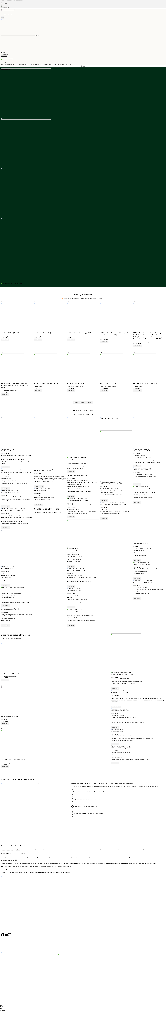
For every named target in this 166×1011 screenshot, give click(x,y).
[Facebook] (2, 934)
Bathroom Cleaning (5, 917)
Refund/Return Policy (5, 943)
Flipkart (2, 927)
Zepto (2, 931)
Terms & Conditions (5, 947)
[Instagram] (9, 934)
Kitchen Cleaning (4, 913)
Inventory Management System (7, 905)
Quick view (138, 393)
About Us (3, 901)
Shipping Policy (4, 945)
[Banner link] (50, 514)
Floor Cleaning (4, 919)
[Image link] (36, 886)
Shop (2, 907)
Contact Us (3, 903)
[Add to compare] (134, 393)
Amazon (2, 925)
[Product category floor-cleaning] (83, 177)
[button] (74, 66)
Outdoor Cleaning (4, 915)
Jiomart (2, 929)
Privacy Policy (4, 941)
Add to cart (5, 527)
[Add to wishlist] (134, 381)
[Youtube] (6, 934)
